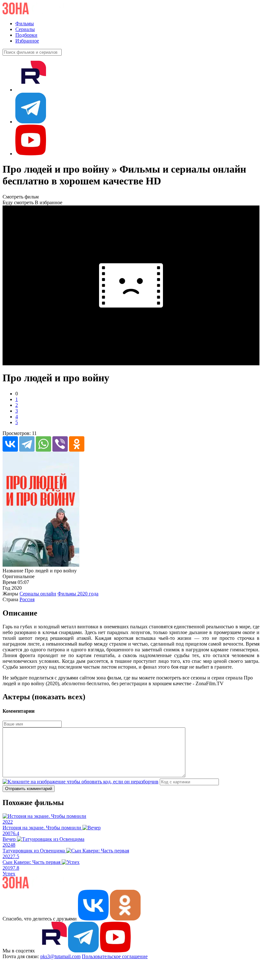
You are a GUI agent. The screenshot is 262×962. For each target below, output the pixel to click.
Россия (27, 599)
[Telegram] (27, 444)
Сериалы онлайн (37, 593)
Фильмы (24, 23)
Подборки (26, 35)
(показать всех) (58, 697)
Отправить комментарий (28, 788)
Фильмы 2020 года (78, 593)
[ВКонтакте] (10, 444)
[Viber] (60, 444)
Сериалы (25, 29)
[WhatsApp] (43, 444)
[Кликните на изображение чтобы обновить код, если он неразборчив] (80, 781)
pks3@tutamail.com (60, 956)
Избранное (27, 40)
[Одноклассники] (76, 444)
